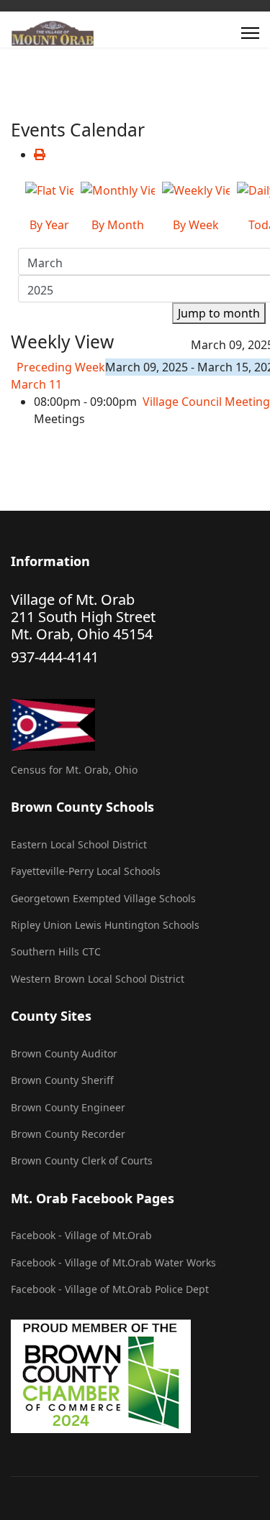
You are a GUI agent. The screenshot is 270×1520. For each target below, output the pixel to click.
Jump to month (219, 313)
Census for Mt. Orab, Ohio (74, 770)
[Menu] (250, 33)
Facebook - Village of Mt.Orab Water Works (113, 1262)
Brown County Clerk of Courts (82, 1160)
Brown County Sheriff (62, 1080)
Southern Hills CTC (56, 951)
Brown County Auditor (64, 1053)
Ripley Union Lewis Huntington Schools (105, 925)
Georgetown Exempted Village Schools (103, 898)
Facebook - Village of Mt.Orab (81, 1235)
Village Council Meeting (206, 401)
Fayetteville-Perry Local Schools (86, 871)
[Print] (39, 154)
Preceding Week (61, 367)
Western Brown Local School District (97, 979)
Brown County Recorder (68, 1134)
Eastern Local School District (79, 844)
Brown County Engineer (68, 1107)
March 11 (36, 384)
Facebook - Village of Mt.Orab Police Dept (110, 1289)
